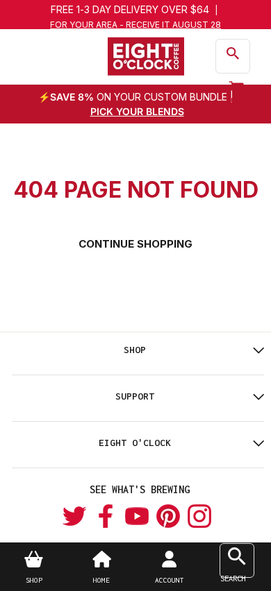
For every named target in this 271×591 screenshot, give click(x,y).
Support (134, 396)
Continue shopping (135, 243)
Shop (135, 349)
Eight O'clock (135, 442)
